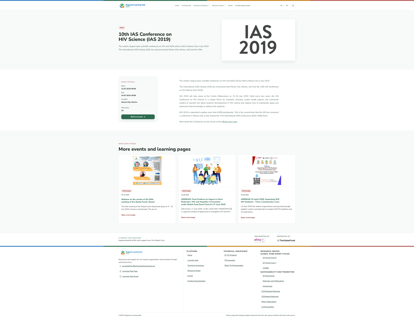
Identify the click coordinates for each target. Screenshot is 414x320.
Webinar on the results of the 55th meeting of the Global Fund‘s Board (137, 200)
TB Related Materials (269, 296)
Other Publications (268, 302)
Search (293, 5)
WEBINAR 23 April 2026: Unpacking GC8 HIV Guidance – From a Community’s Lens (260, 200)
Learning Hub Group (130, 276)
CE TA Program (230, 255)
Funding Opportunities (242, 6)
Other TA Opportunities (233, 265)
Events (230, 6)
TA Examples (229, 260)
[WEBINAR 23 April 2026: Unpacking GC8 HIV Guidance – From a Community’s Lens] (266, 171)
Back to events (137, 117)
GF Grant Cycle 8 (269, 258)
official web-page (229, 121)
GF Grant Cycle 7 (269, 263)
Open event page (128, 215)
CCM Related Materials (270, 291)
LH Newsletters (267, 307)
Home (177, 6)
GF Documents (268, 276)
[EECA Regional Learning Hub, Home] (132, 5)
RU (287, 6)
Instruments (267, 286)
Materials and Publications (273, 281)
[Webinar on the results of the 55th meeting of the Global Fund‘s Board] (147, 171)
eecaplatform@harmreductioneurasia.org (138, 266)
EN (281, 6)
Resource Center (194, 271)
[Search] (293, 5)
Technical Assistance (195, 265)
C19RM (266, 268)
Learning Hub (186, 6)
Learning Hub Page (130, 271)
